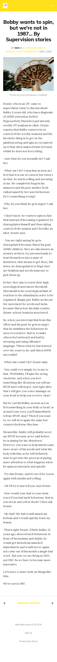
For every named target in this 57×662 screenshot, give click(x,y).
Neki (17, 47)
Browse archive (28, 603)
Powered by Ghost (28, 641)
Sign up (28, 633)
